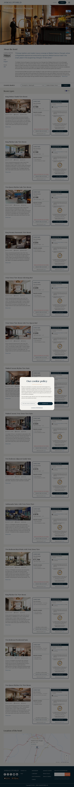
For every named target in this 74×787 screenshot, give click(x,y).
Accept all (45, 403)
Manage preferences (37, 407)
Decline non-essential (29, 403)
